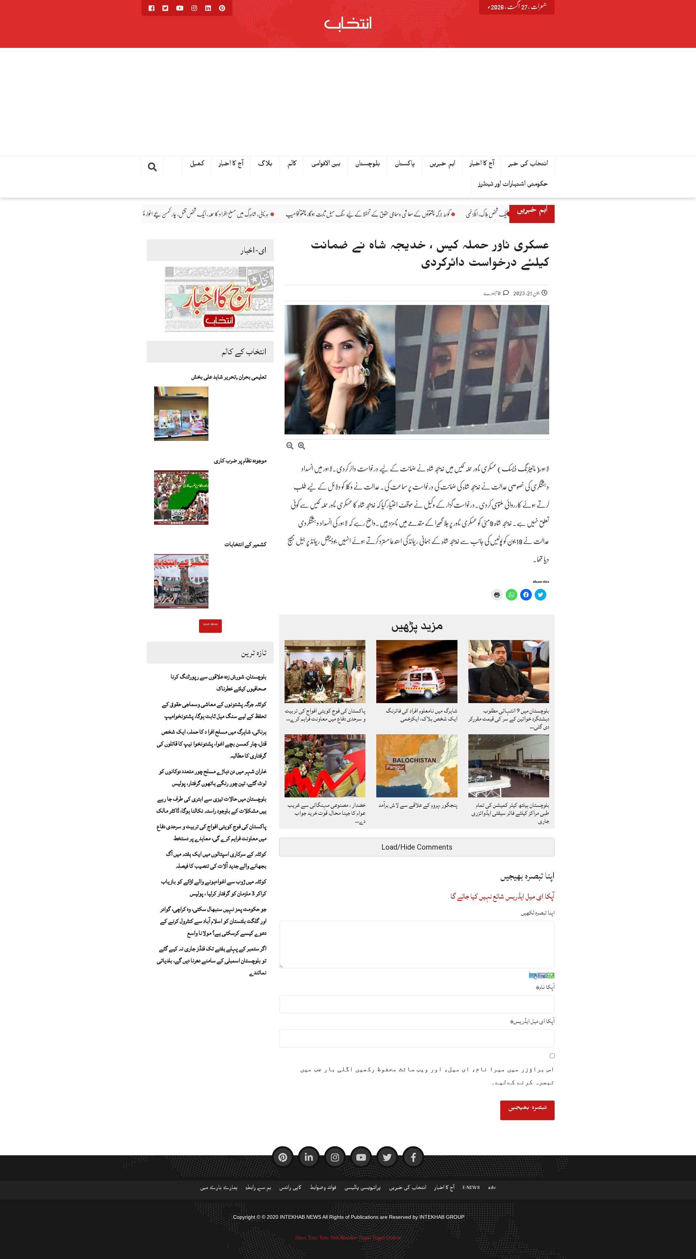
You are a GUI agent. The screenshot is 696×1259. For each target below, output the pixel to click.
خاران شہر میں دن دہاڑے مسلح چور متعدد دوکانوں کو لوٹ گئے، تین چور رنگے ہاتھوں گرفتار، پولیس (212, 777)
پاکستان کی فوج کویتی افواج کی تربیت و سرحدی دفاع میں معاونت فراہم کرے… (325, 715)
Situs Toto (306, 1238)
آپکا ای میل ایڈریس (532, 1021)
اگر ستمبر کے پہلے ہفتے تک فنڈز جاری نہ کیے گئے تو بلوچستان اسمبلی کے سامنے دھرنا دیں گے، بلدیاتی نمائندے (211, 960)
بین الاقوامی (326, 165)
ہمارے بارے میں (218, 1189)
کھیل (197, 165)
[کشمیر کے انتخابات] (181, 583)
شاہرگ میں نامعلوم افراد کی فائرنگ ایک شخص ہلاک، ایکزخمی (421, 715)
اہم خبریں (442, 165)
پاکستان (405, 165)
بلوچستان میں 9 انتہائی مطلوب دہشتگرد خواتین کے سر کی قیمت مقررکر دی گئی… (508, 718)
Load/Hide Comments (416, 847)
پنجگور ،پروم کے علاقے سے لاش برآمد (417, 805)
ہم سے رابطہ (258, 1189)
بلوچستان (367, 165)
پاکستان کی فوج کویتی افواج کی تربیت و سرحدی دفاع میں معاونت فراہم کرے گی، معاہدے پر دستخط (211, 832)
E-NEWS (471, 1189)
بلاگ (265, 165)
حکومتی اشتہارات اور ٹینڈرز (513, 186)
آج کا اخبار (482, 165)
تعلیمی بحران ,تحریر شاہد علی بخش (228, 377)
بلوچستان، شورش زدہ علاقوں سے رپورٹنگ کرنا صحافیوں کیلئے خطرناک (218, 682)
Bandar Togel (355, 1238)
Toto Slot (329, 1238)
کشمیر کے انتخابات (245, 544)
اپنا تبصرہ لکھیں (538, 913)
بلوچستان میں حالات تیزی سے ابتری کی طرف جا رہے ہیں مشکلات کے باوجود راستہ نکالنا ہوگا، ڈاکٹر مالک (211, 805)
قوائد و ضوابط (323, 1189)
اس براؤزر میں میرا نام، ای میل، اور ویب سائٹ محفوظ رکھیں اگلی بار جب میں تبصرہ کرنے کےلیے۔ (427, 1075)
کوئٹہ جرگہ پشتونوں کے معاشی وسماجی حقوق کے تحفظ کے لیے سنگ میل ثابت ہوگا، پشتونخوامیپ (443, 214)
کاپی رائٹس (290, 1189)
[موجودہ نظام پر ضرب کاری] (181, 499)
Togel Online (386, 1238)
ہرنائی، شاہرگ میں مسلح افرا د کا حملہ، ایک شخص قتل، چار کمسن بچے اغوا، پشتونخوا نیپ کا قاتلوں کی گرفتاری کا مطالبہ (246, 214)
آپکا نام (545, 987)
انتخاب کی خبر (528, 165)
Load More (210, 625)
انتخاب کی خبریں (407, 1189)
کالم (292, 165)
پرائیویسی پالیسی (362, 1189)
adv (492, 1189)
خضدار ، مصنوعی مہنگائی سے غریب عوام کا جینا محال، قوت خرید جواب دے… (326, 813)
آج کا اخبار (231, 165)
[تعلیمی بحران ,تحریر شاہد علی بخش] (181, 416)
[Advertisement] (348, 102)
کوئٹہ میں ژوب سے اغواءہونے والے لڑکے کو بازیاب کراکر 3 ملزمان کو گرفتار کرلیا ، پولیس (213, 887)
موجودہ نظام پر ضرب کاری (240, 460)
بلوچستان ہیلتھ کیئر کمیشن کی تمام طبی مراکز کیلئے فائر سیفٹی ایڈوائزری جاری (510, 813)
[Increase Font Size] (301, 447)
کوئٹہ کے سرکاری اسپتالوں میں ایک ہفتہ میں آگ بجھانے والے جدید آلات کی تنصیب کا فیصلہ (216, 860)
